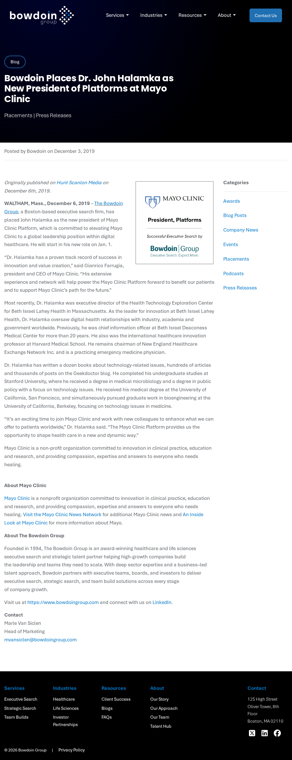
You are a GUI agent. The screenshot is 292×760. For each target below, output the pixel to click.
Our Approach (164, 708)
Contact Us (266, 15)
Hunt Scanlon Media (79, 182)
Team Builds (16, 717)
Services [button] (115, 15)
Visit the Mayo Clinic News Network (62, 514)
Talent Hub (160, 726)
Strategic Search (20, 708)
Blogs (107, 708)
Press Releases (240, 287)
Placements (236, 259)
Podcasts (233, 273)
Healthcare (64, 699)
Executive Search (20, 699)
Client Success (116, 699)
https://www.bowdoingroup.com (63, 602)
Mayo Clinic (17, 498)
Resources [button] (190, 15)
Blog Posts (235, 215)
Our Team (159, 717)
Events (230, 244)
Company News (240, 229)
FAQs (107, 717)
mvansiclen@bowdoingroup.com (40, 639)
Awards (231, 201)
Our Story (159, 699)
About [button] (224, 15)
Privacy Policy (71, 750)
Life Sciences (66, 708)
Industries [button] (151, 15)
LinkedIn (162, 602)
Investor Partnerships (65, 720)
